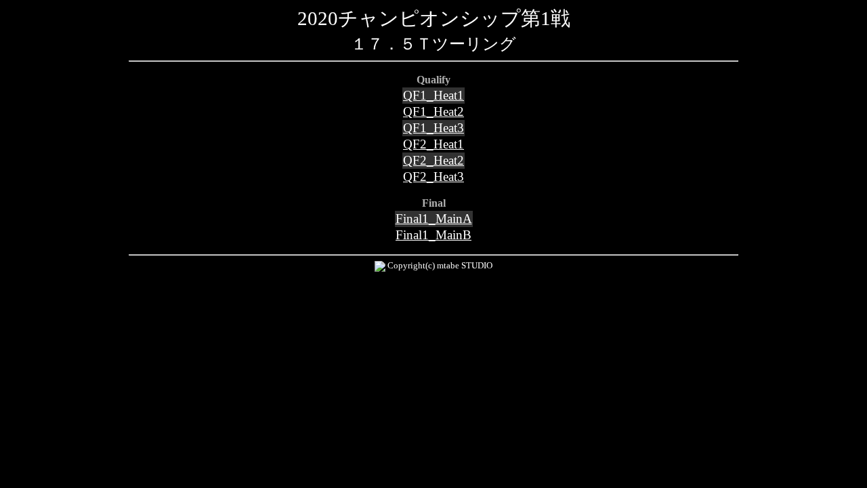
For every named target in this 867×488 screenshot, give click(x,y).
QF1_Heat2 (433, 111)
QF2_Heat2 (433, 160)
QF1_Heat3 (433, 128)
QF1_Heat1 (433, 95)
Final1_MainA (434, 218)
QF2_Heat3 (433, 176)
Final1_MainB (433, 235)
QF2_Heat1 (433, 144)
